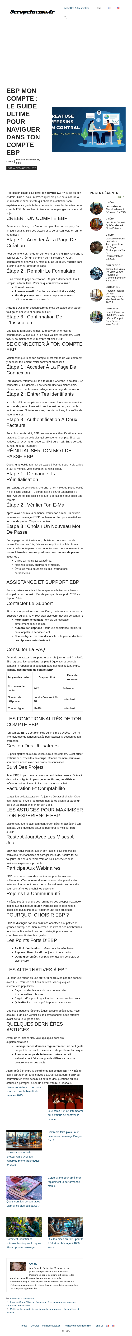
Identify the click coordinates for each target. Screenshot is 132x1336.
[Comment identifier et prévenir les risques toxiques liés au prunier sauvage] (24, 1227)
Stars (98, 8)
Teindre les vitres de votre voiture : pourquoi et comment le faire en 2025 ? (116, 275)
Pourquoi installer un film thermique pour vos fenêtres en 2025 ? (115, 296)
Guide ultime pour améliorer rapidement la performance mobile (64, 1181)
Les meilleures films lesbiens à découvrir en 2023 (116, 209)
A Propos (22, 1325)
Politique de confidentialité (77, 1325)
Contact (35, 1325)
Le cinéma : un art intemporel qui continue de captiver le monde (65, 1115)
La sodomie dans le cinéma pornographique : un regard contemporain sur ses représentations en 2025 (115, 248)
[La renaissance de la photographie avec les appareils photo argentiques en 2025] (24, 1140)
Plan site (98, 1325)
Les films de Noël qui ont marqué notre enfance (115, 225)
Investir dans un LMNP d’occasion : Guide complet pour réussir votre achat (115, 318)
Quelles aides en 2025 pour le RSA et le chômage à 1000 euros (65, 1243)
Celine (9, 161)
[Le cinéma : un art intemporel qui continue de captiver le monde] (65, 1097)
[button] (65, 18)
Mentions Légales (51, 1325)
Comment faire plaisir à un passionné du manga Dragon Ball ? (65, 1136)
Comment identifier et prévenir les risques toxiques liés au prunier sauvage (23, 1243)
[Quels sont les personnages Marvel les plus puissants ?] (24, 1188)
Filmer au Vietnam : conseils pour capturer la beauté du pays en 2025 (23, 1091)
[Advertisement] (66, 49)
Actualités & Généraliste (76, 8)
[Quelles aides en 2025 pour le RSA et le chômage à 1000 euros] (65, 1227)
